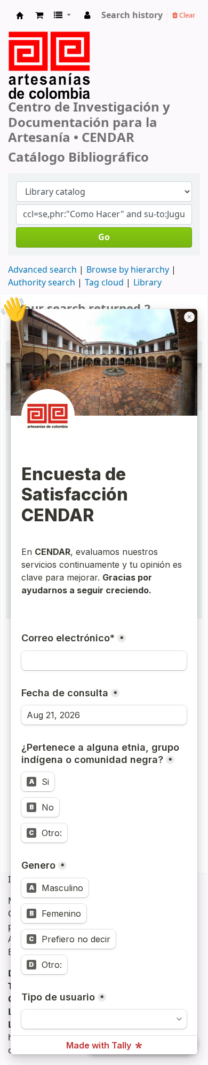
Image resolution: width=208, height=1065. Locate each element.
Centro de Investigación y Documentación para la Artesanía (19, 18)
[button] (39, 15)
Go (104, 237)
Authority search (41, 282)
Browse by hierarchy (127, 270)
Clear (186, 15)
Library (147, 282)
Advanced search (42, 270)
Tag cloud (104, 282)
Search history (132, 15)
